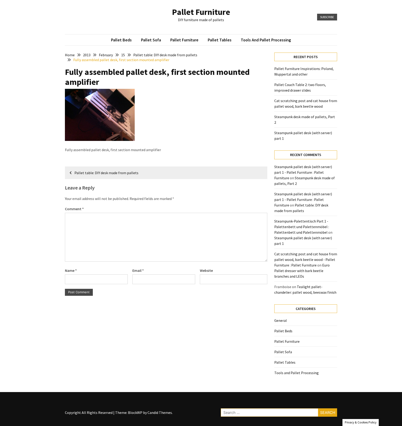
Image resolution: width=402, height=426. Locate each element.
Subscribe (327, 17)
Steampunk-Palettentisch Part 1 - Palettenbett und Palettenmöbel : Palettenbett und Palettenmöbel (301, 227)
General (280, 320)
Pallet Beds (121, 40)
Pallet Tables (219, 40)
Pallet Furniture (201, 12)
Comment (74, 208)
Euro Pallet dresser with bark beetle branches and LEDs (302, 271)
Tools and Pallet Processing (266, 40)
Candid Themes (159, 412)
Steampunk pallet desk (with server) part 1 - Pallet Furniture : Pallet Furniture (303, 172)
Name (71, 270)
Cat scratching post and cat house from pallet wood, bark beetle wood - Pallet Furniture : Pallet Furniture (305, 259)
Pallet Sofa (151, 40)
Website (206, 270)
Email (138, 270)
